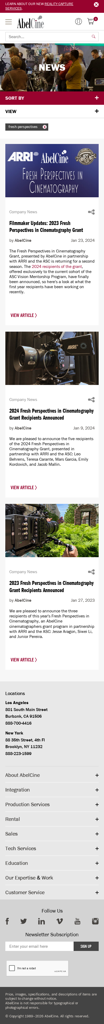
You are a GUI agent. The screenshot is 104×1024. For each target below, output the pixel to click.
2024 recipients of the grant (57, 266)
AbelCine (30, 21)
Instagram (95, 921)
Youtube (77, 921)
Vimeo (59, 921)
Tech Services (20, 848)
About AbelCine (22, 775)
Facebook (7, 921)
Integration (17, 790)
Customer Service (25, 892)
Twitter (23, 921)
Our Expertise (20, 878)
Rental (12, 819)
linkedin (41, 921)
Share (91, 212)
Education (16, 863)
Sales (11, 834)
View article (23, 315)
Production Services (27, 804)
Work (47, 878)
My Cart (96, 19)
